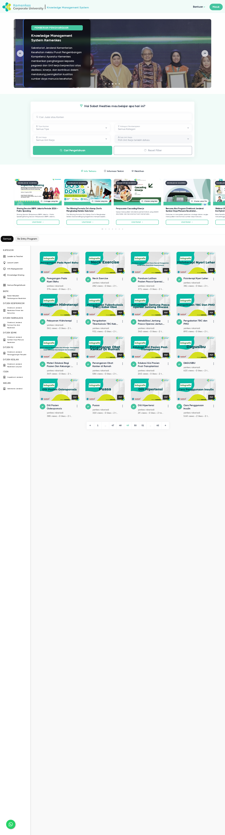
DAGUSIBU (189, 363)
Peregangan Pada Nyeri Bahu (57, 280)
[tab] (88, 171)
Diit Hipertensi (146, 405)
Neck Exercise (100, 278)
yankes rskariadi (55, 286)
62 (158, 425)
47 (113, 425)
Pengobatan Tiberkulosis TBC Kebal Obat (105, 323)
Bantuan (198, 6)
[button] (20, 53)
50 (135, 425)
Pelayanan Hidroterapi (59, 320)
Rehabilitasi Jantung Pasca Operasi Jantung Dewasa (151, 323)
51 (143, 425)
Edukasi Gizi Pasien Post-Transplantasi (148, 365)
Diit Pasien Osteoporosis (54, 407)
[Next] (165, 425)
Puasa (95, 405)
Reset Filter (155, 150)
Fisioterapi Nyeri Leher (196, 278)
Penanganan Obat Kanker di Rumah (102, 365)
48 (120, 425)
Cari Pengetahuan (74, 150)
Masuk (216, 7)
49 (128, 425)
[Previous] (90, 425)
